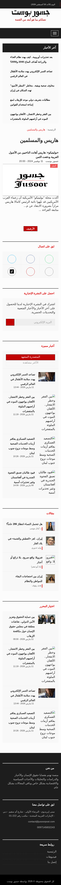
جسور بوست (52, 161)
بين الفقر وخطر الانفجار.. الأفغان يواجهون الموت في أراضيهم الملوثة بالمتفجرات (30, 116)
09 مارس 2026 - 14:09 (23, 485)
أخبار (54, 166)
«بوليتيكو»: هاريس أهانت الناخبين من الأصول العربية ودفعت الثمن (33, 154)
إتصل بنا (52, 862)
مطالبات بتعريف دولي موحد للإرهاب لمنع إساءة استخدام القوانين (30, 102)
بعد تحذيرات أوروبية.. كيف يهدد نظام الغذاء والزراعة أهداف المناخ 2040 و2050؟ (31, 59)
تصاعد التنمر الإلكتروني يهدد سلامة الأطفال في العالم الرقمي (31, 73)
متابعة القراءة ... (48, 210)
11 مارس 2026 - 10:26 (23, 456)
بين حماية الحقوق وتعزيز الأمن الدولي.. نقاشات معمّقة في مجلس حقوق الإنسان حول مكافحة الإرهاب (22, 626)
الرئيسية (52, 129)
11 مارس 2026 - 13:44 (24, 387)
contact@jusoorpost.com (41, 821)
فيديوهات (51, 856)
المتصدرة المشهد (30, 356)
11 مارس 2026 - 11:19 (23, 414)
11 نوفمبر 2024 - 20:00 (31, 161)
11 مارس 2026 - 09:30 (23, 639)
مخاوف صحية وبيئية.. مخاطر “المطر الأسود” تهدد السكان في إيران (32, 88)
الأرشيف (30, 228)
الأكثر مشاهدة (30, 362)
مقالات (50, 513)
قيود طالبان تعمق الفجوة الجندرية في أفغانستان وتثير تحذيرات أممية (21, 477)
